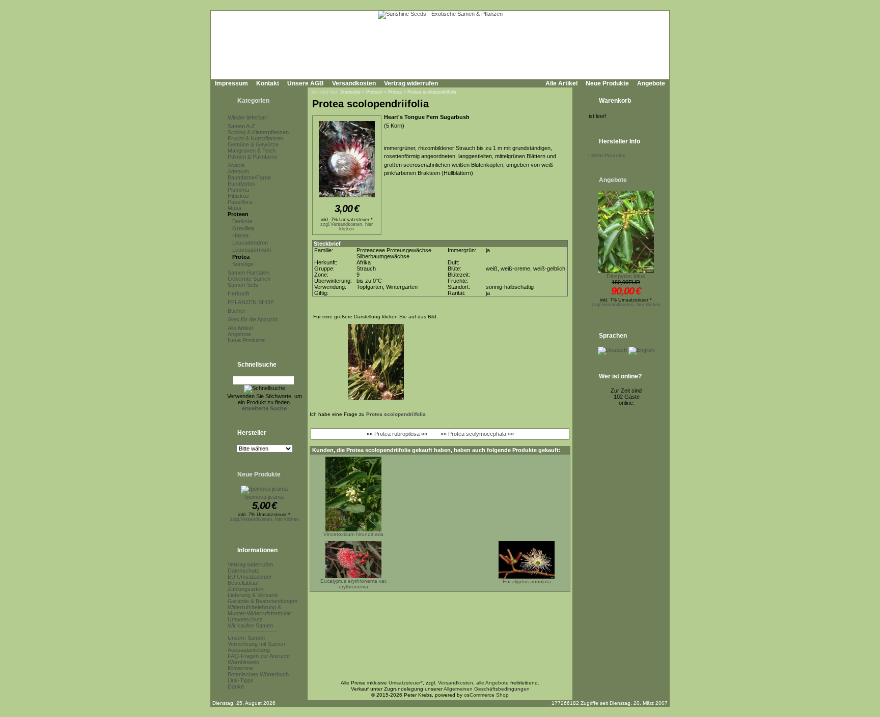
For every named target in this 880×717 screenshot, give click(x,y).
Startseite (350, 92)
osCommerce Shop (486, 695)
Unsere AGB (305, 83)
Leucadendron (250, 243)
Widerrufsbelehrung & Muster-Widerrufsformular (259, 610)
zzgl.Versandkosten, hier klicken (264, 519)
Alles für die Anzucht (253, 319)
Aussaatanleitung (249, 650)
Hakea (240, 235)
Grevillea (243, 228)
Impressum (231, 83)
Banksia (242, 221)
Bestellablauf (243, 583)
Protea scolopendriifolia (431, 92)
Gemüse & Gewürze (253, 144)
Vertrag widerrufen (411, 83)
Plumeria (238, 190)
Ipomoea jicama (264, 497)
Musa (234, 208)
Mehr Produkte (608, 155)
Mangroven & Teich (252, 150)
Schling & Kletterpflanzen (258, 132)
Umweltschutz (245, 619)
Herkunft (238, 293)
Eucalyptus (241, 184)
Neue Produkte (607, 83)
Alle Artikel (561, 83)
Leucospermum (251, 250)
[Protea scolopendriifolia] (346, 198)
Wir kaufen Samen (250, 625)
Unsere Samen (246, 638)
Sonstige (243, 264)
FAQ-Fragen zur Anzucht (259, 656)
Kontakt (267, 83)
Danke (236, 686)
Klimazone (240, 668)
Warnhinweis (243, 662)
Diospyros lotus (626, 276)
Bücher (236, 311)
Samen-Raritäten (248, 273)
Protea (241, 257)
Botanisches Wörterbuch (258, 674)
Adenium (238, 171)
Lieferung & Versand (253, 595)
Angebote (651, 83)
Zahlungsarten (245, 589)
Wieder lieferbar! (248, 117)
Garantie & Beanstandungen (262, 601)
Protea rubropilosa (397, 434)
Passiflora (240, 202)
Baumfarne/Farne (249, 177)
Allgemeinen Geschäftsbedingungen (487, 689)
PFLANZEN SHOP (251, 302)
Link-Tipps (241, 680)
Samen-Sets (243, 285)
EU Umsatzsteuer (250, 577)
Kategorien (253, 100)
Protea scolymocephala (477, 434)
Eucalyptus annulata (527, 581)
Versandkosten (354, 83)
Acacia (236, 165)
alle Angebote (492, 682)
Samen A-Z (241, 126)
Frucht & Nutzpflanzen (255, 138)
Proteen (238, 214)
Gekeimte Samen (249, 279)
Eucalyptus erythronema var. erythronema (353, 583)
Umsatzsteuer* (406, 682)
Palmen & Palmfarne (253, 157)
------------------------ (252, 632)
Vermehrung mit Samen (256, 644)
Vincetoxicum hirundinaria (353, 534)
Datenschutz (243, 570)
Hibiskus (238, 196)
